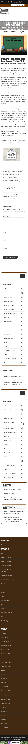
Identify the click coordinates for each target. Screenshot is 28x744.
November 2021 (5, 703)
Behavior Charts (9, 293)
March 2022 (4, 687)
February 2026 (5, 633)
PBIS (5, 330)
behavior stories (17, 171)
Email (5, 240)
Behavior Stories (9, 305)
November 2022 (6, 666)
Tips (5, 354)
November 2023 (6, 662)
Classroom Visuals (9, 309)
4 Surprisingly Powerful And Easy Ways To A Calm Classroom (13, 382)
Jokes (6, 326)
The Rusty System (9, 350)
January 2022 (5, 695)
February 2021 (5, 732)
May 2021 (3, 720)
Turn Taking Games (10, 359)
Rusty (6, 342)
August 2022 (4, 670)
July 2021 (3, 715)
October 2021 (5, 707)
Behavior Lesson (9, 301)
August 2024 (5, 658)
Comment (6, 216)
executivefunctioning (10, 174)
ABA (5, 171)
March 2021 (4, 728)
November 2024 (6, 646)
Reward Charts (8, 338)
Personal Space (9, 494)
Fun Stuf (6, 317)
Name (5, 232)
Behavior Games (9, 297)
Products (7, 334)
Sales (5, 346)
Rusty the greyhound (10, 177)
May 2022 (4, 678)
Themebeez (17, 739)
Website (5, 248)
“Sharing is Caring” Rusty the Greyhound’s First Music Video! (13, 498)
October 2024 (5, 650)
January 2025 (5, 637)
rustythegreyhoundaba (11, 180)
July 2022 (4, 674)
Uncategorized (8, 363)
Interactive (7, 322)
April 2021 (4, 724)
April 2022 (4, 683)
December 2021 (5, 699)
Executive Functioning (10, 32)
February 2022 (5, 691)
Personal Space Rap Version (12, 489)
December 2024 (6, 641)
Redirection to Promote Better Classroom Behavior (14, 376)
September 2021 (6, 711)
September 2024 (6, 654)
